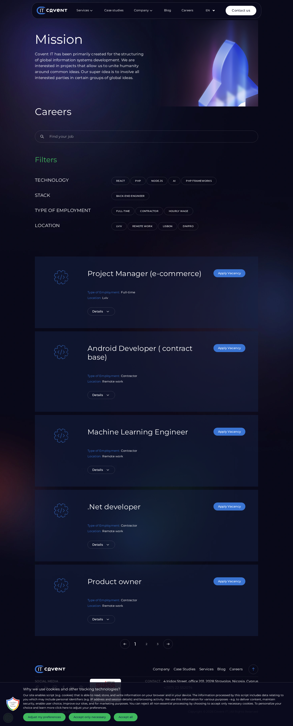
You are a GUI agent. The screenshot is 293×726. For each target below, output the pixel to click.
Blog (167, 10)
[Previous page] (125, 644)
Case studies (113, 10)
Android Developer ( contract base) (140, 352)
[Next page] (168, 644)
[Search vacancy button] (42, 137)
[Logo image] (49, 11)
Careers (187, 10)
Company (141, 10)
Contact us (241, 10)
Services (83, 10)
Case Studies (185, 669)
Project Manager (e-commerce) (145, 273)
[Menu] (91, 10)
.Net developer (114, 506)
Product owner (115, 581)
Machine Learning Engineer (138, 431)
